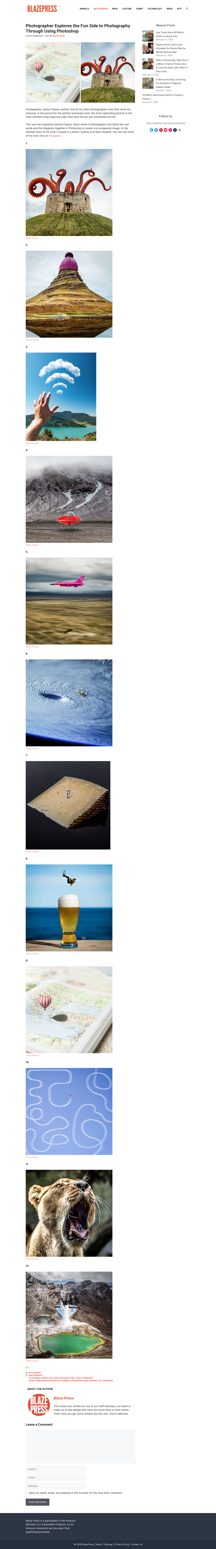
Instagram (55, 135)
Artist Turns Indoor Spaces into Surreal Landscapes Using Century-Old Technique (71, 1381)
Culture (127, 8)
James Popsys (32, 238)
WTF (179, 8)
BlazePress (88, 1544)
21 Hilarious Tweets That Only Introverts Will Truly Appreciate (61, 1378)
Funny (139, 8)
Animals (84, 8)
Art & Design (100, 8)
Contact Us (136, 1544)
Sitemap (108, 1544)
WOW (170, 8)
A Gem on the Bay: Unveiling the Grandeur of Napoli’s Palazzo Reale (170, 83)
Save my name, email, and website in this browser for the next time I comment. (76, 1492)
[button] (187, 8)
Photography (35, 1375)
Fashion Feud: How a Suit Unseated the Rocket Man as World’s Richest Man (171, 48)
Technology (155, 8)
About (99, 1544)
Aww (115, 8)
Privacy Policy (121, 1544)
